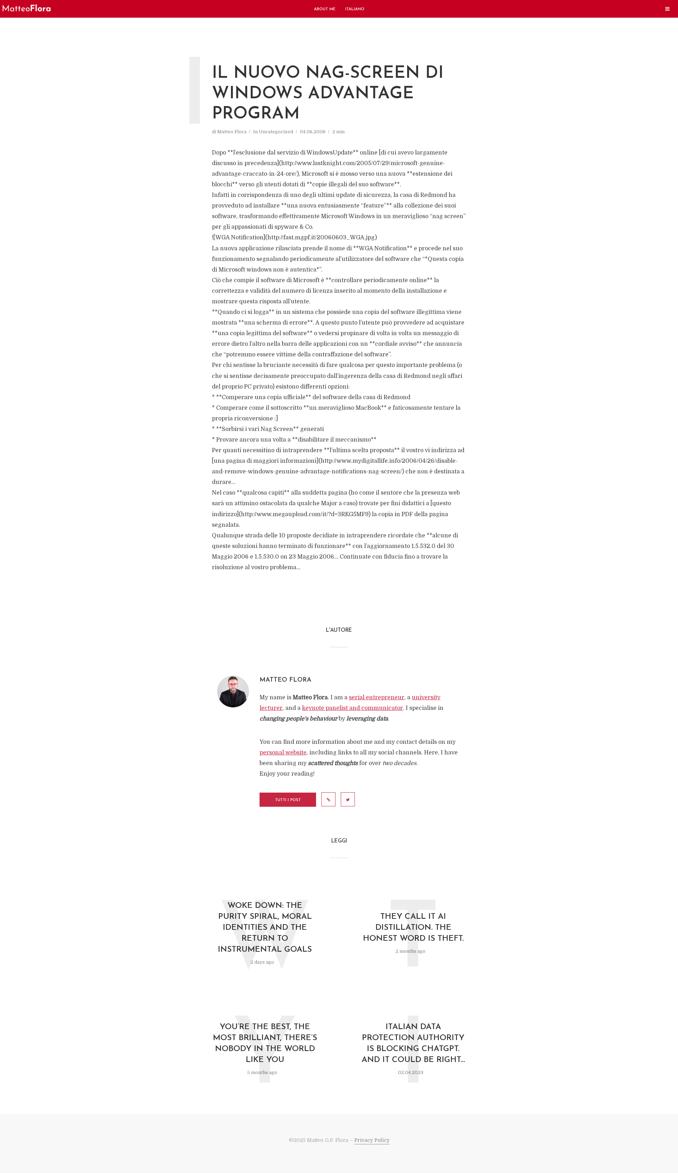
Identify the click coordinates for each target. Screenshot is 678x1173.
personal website (283, 752)
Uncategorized (276, 131)
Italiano (354, 9)
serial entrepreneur (376, 697)
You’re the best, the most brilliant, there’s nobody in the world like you (265, 1043)
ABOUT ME (324, 9)
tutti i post (288, 800)
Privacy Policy (371, 1140)
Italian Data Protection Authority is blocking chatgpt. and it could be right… (413, 1043)
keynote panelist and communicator (352, 708)
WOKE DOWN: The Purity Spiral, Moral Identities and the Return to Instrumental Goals (265, 928)
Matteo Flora (231, 131)
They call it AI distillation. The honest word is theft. (413, 928)
